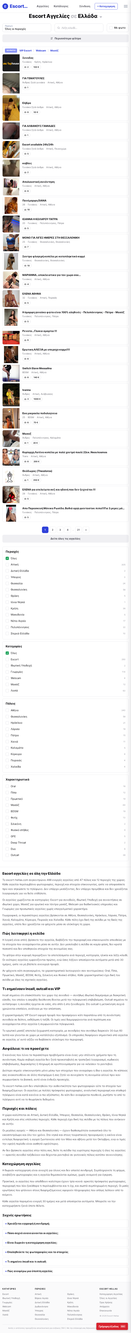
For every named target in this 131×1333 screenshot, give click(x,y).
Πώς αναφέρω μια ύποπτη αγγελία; (30, 1271)
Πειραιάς (68, 760)
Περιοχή (9, 26)
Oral (68, 786)
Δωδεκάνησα (41, 1306)
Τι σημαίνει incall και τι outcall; (27, 1261)
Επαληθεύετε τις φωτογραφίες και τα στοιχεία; (38, 1252)
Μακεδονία (68, 614)
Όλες (14, 558)
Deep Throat (68, 842)
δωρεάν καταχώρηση (18, 1170)
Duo (68, 849)
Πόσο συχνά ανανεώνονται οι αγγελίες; (33, 1233)
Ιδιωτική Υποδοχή (68, 665)
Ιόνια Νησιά (68, 602)
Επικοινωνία (106, 1310)
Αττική (68, 564)
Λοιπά (68, 690)
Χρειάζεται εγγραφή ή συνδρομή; (28, 1223)
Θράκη (68, 595)
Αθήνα (68, 710)
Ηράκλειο (68, 722)
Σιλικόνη (68, 823)
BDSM (68, 811)
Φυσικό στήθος (68, 830)
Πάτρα (68, 735)
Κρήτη (68, 608)
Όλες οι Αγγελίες (108, 1298)
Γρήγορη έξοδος (112, 1326)
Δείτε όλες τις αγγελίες (65, 538)
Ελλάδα (87, 16)
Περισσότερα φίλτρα (68, 38)
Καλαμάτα (68, 747)
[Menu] (126, 6)
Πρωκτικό (68, 798)
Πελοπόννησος (68, 627)
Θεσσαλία (68, 583)
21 (78, 529)
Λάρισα (68, 729)
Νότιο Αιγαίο (68, 620)
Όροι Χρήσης (106, 1302)
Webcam (41, 50)
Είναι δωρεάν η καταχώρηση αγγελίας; (32, 1242)
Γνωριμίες (68, 671)
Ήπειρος (68, 577)
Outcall (68, 855)
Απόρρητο (104, 1306)
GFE (68, 836)
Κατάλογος (61, 6)
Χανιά (68, 741)
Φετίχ (68, 817)
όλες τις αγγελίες (115, 1150)
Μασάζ (54, 50)
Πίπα (68, 792)
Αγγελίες (43, 6)
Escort (68, 659)
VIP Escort (25, 50)
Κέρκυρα (68, 754)
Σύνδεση (84, 6)
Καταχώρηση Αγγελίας (111, 1294)
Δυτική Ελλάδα (68, 570)
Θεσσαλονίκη (68, 589)
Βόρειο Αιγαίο (41, 1298)
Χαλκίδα (68, 766)
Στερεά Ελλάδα (68, 633)
